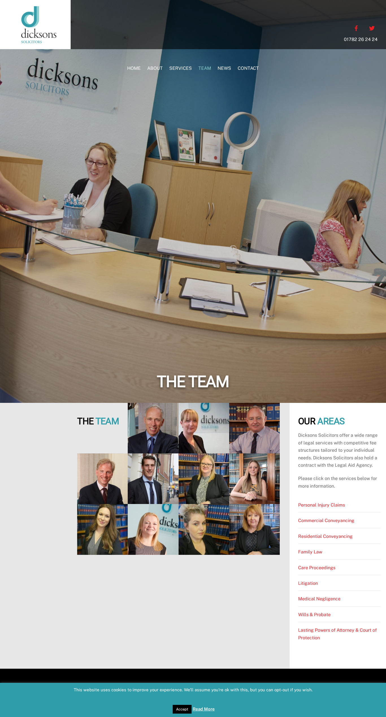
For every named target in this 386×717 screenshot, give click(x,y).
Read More (204, 709)
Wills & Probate (314, 614)
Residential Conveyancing (325, 536)
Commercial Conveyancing (326, 520)
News (224, 68)
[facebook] (356, 27)
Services (180, 68)
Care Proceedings (316, 567)
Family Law (310, 552)
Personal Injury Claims (321, 505)
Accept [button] (182, 709)
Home (134, 68)
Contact (248, 68)
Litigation (308, 583)
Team (204, 68)
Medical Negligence (319, 598)
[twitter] (372, 27)
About (155, 68)
